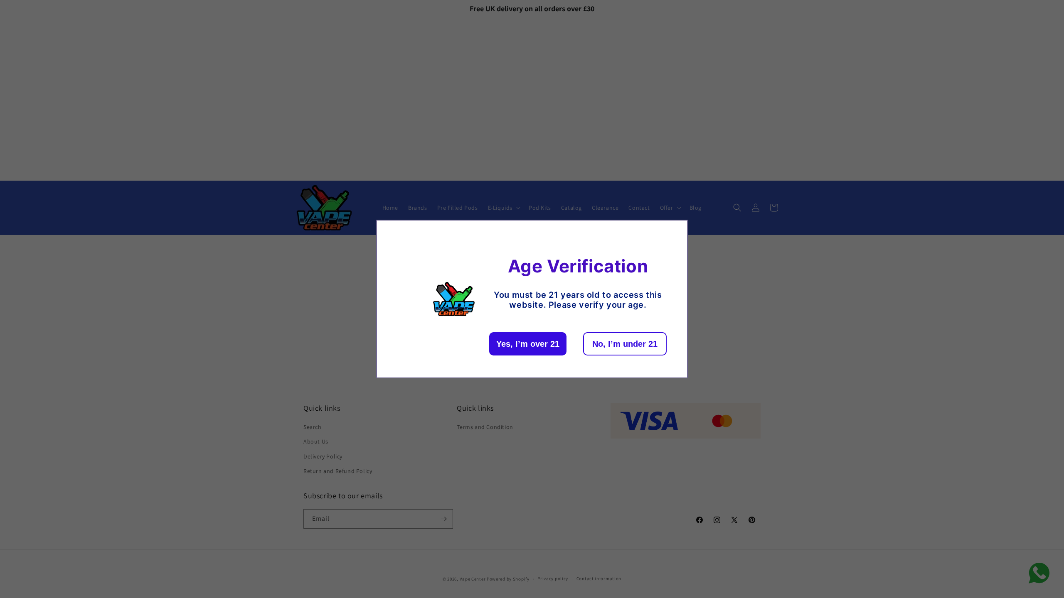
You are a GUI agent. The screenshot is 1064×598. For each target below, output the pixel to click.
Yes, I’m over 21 (527, 343)
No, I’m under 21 (625, 343)
